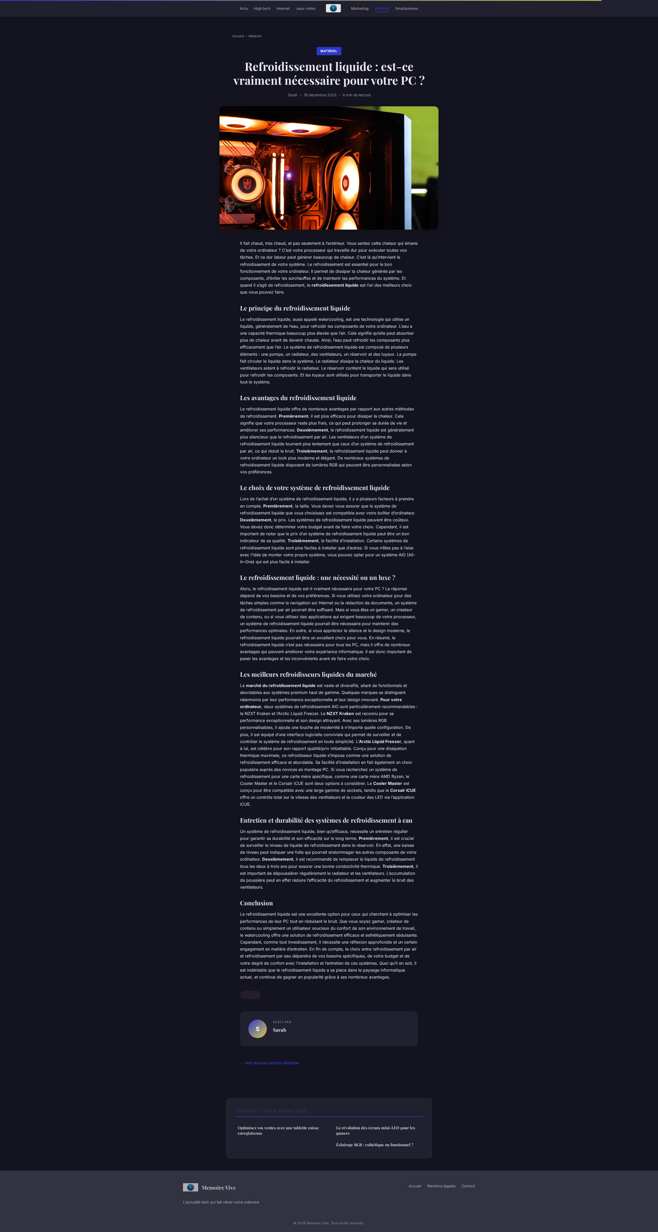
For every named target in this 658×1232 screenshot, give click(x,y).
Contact (468, 1186)
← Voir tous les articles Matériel (269, 1062)
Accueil (238, 36)
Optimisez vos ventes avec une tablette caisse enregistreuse (278, 1130)
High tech (262, 8)
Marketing (360, 8)
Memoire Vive (219, 1187)
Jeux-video (306, 8)
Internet (283, 8)
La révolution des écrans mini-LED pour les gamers (375, 1130)
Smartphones (406, 8)
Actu (244, 8)
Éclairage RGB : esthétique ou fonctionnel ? (374, 1144)
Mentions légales (441, 1186)
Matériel (382, 8)
